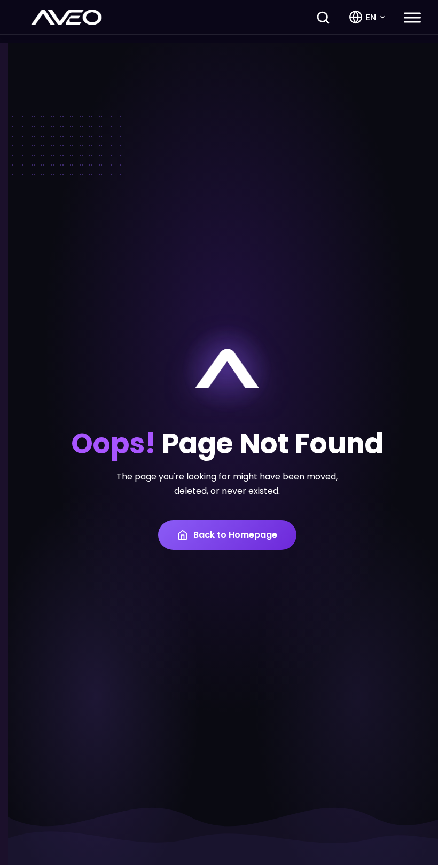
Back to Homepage (235, 535)
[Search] (323, 17)
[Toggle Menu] (412, 17)
